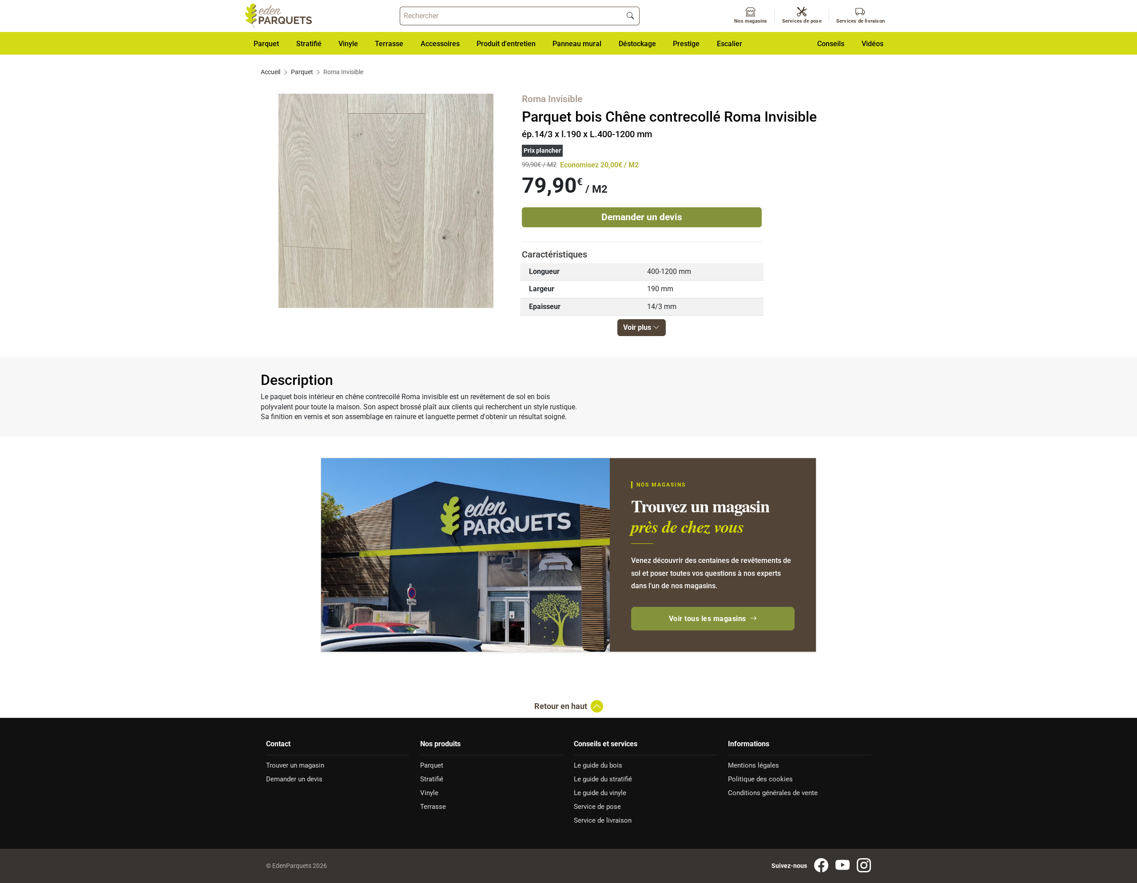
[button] (440, 43)
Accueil (270, 72)
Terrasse (433, 807)
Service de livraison (603, 820)
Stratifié (431, 779)
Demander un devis (641, 217)
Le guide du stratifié (603, 779)
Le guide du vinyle (600, 793)
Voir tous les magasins (707, 618)
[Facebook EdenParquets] (821, 866)
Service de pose (597, 807)
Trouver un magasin (295, 765)
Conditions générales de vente (773, 793)
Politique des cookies (760, 779)
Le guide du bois (598, 765)
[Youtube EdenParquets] (842, 866)
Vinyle (429, 793)
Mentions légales (753, 765)
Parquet (302, 72)
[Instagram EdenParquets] (864, 866)
